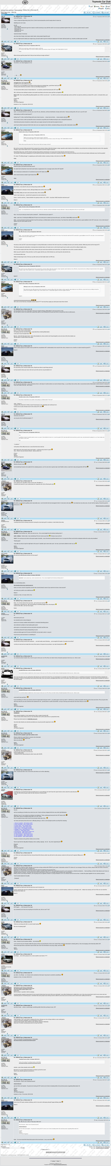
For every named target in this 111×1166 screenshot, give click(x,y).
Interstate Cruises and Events (7, 10)
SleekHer (3, 61)
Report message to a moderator (103, 39)
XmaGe (2, 43)
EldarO (2, 184)
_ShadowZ (3, 309)
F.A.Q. (91, 6)
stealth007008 (4, 656)
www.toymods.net (17, 1083)
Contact (53, 1160)
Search (108, 8)
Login (103, 6)
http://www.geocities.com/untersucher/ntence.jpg (24, 988)
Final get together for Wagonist (102, 1148)
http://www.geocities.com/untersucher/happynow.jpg (25, 1040)
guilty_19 (3, 16)
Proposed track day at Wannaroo (103, 1146)
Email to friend (4, 13)
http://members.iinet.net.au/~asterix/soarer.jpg (23, 585)
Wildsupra (3, 129)
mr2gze (2, 668)
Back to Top (45, 1149)
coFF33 (3, 954)
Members (102, 8)
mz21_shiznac (4, 500)
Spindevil (3, 520)
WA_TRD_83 (4, 80)
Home (108, 6)
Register (97, 6)
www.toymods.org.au (106, 3)
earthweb (3, 789)
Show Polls (14, 12)
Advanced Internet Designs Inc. (60, 1164)
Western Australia (18, 10)
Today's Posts (7, 12)
